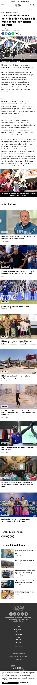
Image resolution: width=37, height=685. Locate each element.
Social (4, 232)
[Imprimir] (19, 33)
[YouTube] (18, 614)
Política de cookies (16, 675)
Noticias (18, 627)
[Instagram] (22, 614)
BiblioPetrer (18, 634)
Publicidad (19, 659)
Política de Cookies (18, 650)
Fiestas (4, 336)
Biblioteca (18, 632)
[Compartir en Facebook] (2, 33)
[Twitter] (14, 614)
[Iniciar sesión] (30, 5)
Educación (5, 536)
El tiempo (19, 642)
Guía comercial (18, 629)
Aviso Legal (18, 647)
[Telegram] (26, 614)
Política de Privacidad (18, 653)
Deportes (5, 267)
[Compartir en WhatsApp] (12, 33)
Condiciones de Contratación (18, 656)
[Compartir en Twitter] (6, 33)
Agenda (18, 639)
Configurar (24, 682)
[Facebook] (11, 614)
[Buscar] (34, 5)
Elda (12, 536)
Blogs (18, 637)
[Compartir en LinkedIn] (9, 33)
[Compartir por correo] (16, 33)
